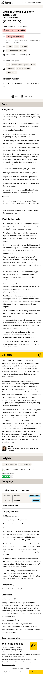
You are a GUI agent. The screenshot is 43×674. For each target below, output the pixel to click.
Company (28, 96)
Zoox (13, 14)
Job (16, 96)
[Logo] (7, 2)
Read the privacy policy (8, 665)
